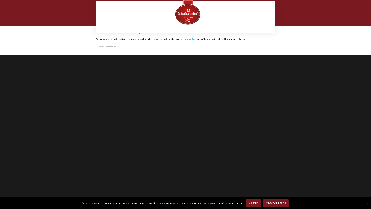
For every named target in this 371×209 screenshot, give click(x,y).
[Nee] (367, 203)
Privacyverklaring (276, 203)
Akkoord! (254, 203)
